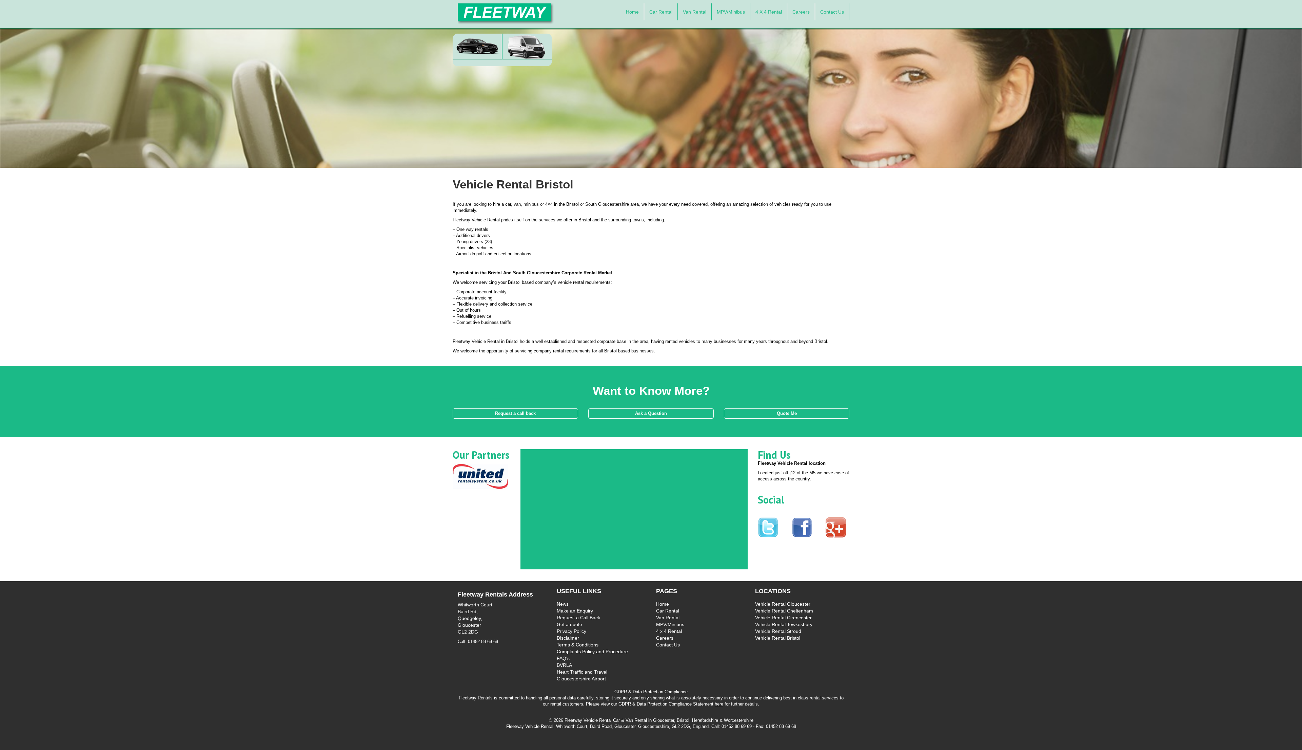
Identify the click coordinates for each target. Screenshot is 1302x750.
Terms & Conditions (577, 644)
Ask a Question (651, 413)
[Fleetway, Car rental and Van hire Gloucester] (506, 13)
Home (632, 12)
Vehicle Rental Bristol (777, 638)
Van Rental (694, 12)
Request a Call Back (578, 617)
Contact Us (832, 12)
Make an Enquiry (575, 611)
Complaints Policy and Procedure (592, 651)
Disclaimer (568, 638)
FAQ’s (563, 658)
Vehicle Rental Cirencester (783, 617)
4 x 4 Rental (768, 12)
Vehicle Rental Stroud (778, 631)
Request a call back (515, 413)
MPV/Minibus (731, 12)
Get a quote (569, 624)
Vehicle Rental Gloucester (782, 604)
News (563, 604)
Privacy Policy (571, 631)
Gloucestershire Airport (581, 678)
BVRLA (564, 665)
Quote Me (787, 413)
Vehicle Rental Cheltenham (784, 611)
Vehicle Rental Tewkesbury (783, 624)
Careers (801, 12)
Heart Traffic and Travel (582, 672)
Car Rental (660, 12)
